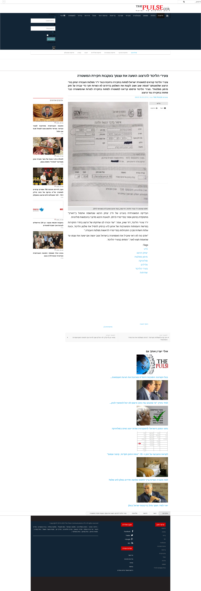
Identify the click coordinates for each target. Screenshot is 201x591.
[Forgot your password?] (52, 32)
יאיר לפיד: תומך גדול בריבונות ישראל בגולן (148, 505)
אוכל (94, 15)
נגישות (131, 567)
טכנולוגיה (137, 15)
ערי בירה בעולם (88, 529)
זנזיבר (90, 527)
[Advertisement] (61, 7)
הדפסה (152, 108)
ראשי (154, 513)
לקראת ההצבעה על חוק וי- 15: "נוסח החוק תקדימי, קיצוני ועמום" (137, 454)
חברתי (128, 15)
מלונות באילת (52, 527)
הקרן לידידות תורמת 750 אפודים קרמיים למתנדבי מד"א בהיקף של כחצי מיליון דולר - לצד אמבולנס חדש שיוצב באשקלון (48, 192)
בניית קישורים (42, 527)
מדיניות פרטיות (128, 559)
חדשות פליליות (96, 53)
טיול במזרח (37, 529)
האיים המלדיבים (82, 527)
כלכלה (153, 15)
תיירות (87, 15)
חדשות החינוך (123, 53)
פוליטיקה (134, 53)
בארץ (79, 53)
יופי (165, 539)
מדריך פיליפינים (67, 529)
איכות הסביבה (161, 546)
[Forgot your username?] (54, 17)
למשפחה (71, 15)
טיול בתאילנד (76, 532)
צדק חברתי (162, 553)
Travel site (61, 527)
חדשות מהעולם (69, 53)
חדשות (160, 15)
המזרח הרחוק (94, 532)
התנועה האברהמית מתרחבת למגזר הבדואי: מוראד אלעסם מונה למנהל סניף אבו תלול (48, 128)
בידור (80, 15)
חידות (95, 527)
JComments (108, 327)
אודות (131, 563)
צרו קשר (130, 555)
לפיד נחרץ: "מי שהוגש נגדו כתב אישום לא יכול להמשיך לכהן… (139, 402)
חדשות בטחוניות (109, 53)
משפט (145, 15)
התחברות (51, 39)
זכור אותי (52, 35)
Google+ (127, 539)
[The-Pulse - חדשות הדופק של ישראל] (152, 7)
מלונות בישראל (71, 527)
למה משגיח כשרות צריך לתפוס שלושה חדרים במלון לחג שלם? (138, 479)
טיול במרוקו (85, 532)
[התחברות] (53, 48)
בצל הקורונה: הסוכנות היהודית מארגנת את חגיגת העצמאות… (139, 377)
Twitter (128, 535)
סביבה (120, 15)
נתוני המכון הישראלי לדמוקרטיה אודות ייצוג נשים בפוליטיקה (140, 428)
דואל (162, 108)
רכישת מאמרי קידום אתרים (125, 570)
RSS (129, 543)
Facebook (127, 531)
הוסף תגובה (144, 324)
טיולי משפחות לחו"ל (160, 568)
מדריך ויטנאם (78, 529)
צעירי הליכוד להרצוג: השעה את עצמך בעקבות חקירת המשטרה (122, 75)
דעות (86, 53)
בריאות (113, 15)
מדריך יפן (58, 529)
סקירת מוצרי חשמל (48, 529)
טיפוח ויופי (103, 15)
